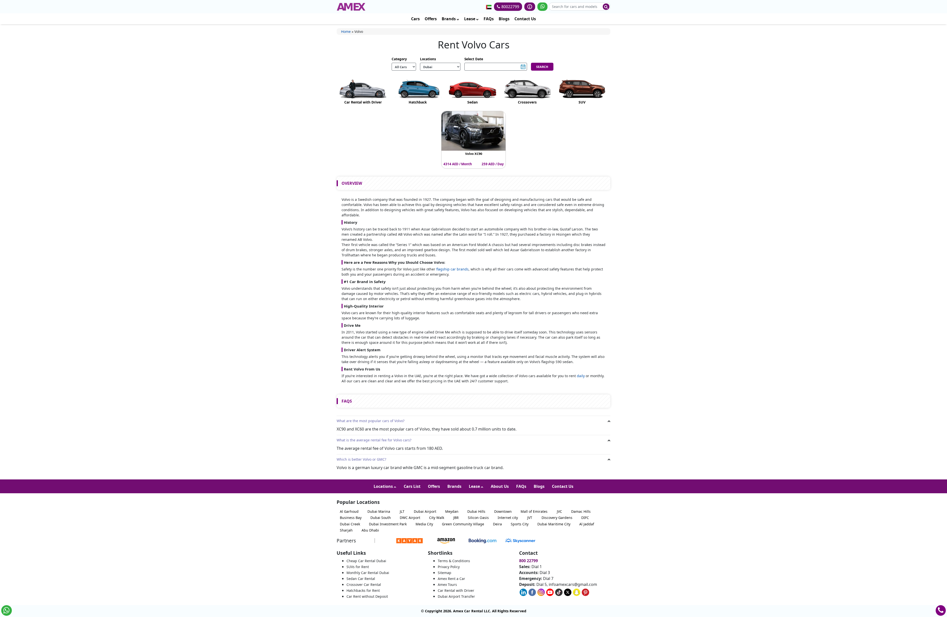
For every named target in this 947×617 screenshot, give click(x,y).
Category (399, 59)
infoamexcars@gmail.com (573, 584)
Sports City (519, 524)
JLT (402, 511)
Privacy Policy (449, 566)
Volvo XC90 (473, 153)
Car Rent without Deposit (367, 596)
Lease (470, 18)
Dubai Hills (476, 511)
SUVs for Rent (357, 566)
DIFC (585, 517)
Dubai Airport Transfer (456, 596)
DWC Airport (410, 517)
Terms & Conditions (454, 560)
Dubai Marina (378, 511)
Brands (449, 18)
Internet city (508, 517)
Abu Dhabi (370, 530)
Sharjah (346, 530)
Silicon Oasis (478, 517)
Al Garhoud (349, 511)
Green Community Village (463, 524)
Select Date (473, 59)
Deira (497, 524)
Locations (428, 59)
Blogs (504, 18)
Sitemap (444, 572)
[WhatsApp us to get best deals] (542, 6)
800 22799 (528, 560)
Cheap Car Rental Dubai (366, 560)
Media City (424, 524)
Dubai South (380, 517)
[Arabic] (489, 6)
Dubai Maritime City (553, 524)
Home (346, 31)
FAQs (489, 18)
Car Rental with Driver (456, 590)
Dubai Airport (425, 511)
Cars (415, 18)
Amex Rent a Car (451, 578)
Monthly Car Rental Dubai (367, 572)
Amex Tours (447, 584)
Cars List (412, 486)
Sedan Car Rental (360, 578)
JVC (559, 511)
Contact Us (525, 18)
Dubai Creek (350, 524)
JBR (456, 517)
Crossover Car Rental (363, 584)
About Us (500, 486)
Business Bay (351, 517)
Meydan (451, 511)
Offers (431, 18)
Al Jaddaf (586, 524)
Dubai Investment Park (388, 524)
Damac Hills (581, 511)
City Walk (436, 517)
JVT (529, 517)
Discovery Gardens (557, 517)
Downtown (503, 511)
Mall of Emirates (534, 511)
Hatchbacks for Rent (363, 590)
